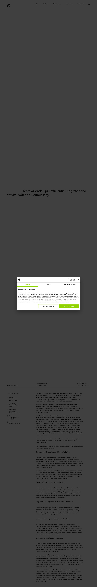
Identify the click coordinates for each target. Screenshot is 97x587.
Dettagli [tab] (48, 284)
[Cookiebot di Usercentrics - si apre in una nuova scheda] (69, 280)
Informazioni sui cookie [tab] (69, 284)
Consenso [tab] (27, 284)
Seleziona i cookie (47, 306)
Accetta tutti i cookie (69, 306)
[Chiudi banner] (78, 279)
